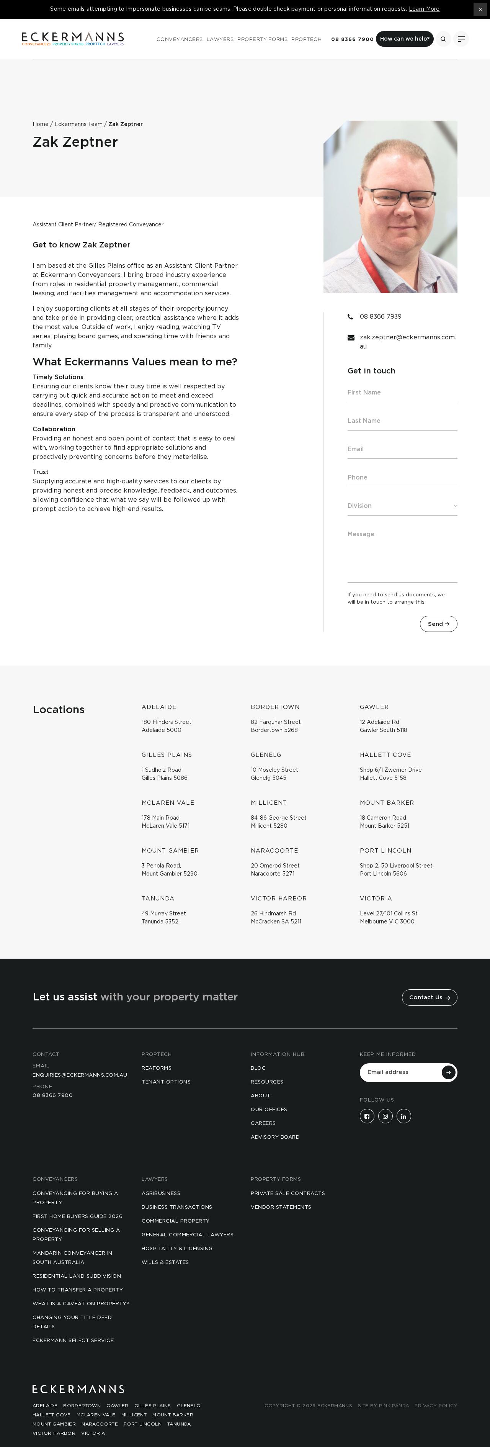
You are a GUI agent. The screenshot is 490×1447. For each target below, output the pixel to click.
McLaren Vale (96, 1415)
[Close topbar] (480, 9)
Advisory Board (275, 1137)
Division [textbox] (360, 506)
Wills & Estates (165, 1262)
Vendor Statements (281, 1207)
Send (435, 624)
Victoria (93, 1433)
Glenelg (189, 1405)
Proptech (306, 39)
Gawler (117, 1405)
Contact (46, 1054)
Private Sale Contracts (288, 1193)
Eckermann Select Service (73, 1340)
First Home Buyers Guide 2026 (77, 1216)
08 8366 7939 (381, 317)
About (261, 1095)
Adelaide (45, 1405)
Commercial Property (176, 1221)
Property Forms (262, 39)
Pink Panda (394, 1405)
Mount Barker (172, 1415)
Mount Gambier (54, 1424)
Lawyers (220, 39)
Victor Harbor (54, 1433)
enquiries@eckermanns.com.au (80, 1075)
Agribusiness (161, 1193)
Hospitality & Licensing (177, 1248)
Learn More (424, 9)
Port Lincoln (143, 1424)
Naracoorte (100, 1424)
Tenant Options (166, 1082)
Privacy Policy (436, 1405)
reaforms (157, 1068)
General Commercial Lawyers (188, 1235)
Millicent (134, 1415)
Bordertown (82, 1405)
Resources (267, 1082)
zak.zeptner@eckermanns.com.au (408, 342)
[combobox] (402, 506)
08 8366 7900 (352, 39)
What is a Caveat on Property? (81, 1303)
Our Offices (269, 1109)
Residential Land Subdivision (77, 1276)
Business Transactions (177, 1207)
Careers (263, 1123)
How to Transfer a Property (78, 1290)
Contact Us (426, 997)
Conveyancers (180, 39)
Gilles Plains (152, 1405)
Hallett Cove (52, 1415)
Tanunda (179, 1424)
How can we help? (405, 39)
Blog (258, 1068)
